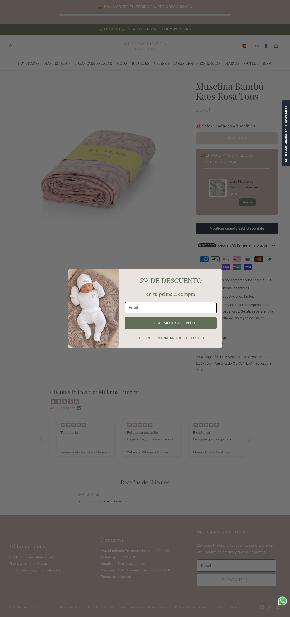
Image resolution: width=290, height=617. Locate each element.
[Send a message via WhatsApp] (282, 601)
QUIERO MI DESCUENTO (170, 323)
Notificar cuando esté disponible (286, 133)
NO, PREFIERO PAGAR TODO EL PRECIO (170, 338)
